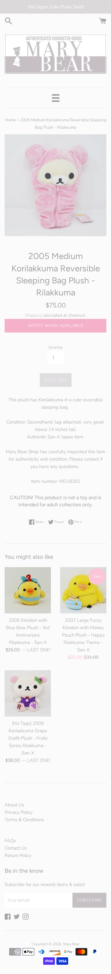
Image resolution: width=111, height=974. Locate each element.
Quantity (55, 347)
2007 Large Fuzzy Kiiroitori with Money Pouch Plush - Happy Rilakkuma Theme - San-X (83, 635)
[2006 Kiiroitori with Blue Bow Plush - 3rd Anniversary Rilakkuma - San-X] (28, 590)
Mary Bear (71, 944)
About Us (14, 805)
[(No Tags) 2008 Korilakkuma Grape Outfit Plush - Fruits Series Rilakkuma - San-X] (28, 693)
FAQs (10, 841)
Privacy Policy (19, 812)
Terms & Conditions (24, 820)
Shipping (33, 315)
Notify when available (55, 325)
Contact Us (16, 848)
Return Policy (18, 855)
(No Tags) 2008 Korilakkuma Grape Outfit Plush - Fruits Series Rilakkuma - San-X (27, 738)
